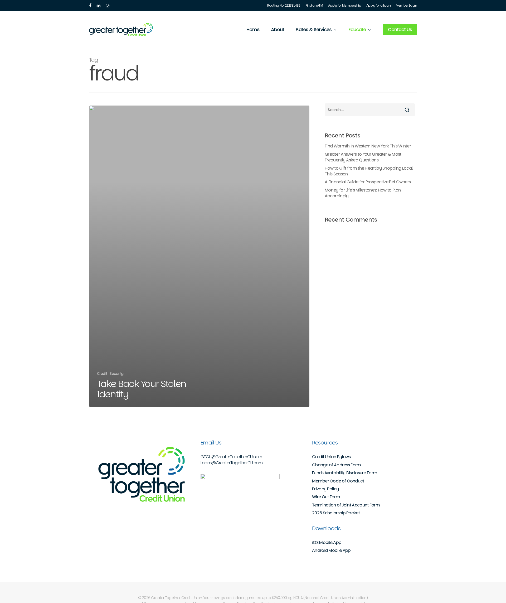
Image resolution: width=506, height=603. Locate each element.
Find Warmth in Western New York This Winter (368, 146)
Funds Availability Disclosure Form (344, 473)
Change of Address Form (336, 465)
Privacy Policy (325, 489)
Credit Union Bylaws (331, 457)
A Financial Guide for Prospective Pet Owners (368, 182)
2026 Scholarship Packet (336, 513)
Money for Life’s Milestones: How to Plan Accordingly (363, 193)
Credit (102, 373)
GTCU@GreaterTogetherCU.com (231, 457)
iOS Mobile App (326, 542)
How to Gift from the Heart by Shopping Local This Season (368, 171)
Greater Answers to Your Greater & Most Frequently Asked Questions (363, 157)
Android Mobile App (331, 550)
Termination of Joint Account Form (346, 505)
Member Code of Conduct (338, 481)
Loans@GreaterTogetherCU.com (231, 463)
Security (116, 373)
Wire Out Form (326, 497)
